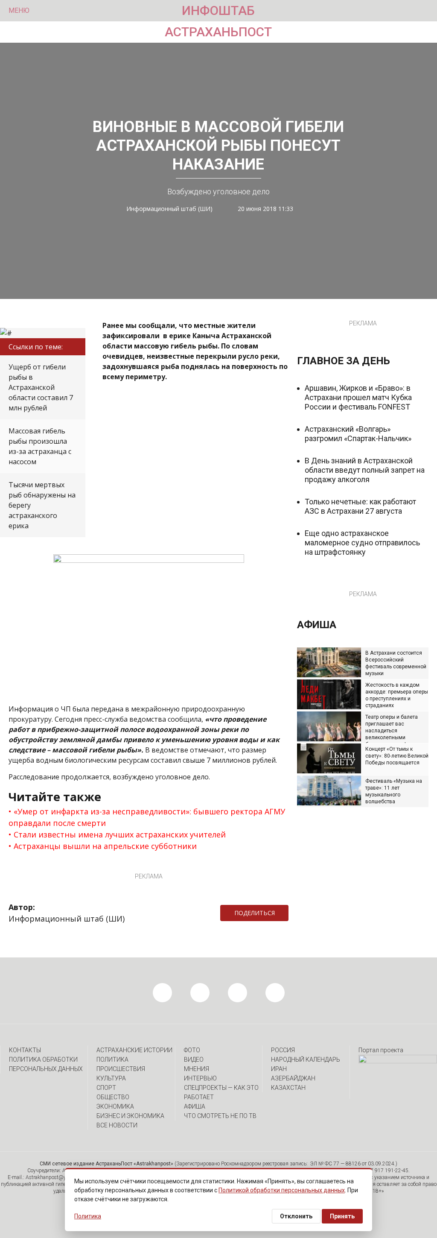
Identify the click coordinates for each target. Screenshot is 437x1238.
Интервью (200, 1078)
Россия (283, 1050)
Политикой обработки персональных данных (281, 1190)
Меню (19, 10)
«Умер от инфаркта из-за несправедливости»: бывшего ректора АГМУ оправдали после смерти (147, 817)
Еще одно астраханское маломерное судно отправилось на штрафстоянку (362, 542)
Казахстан (288, 1087)
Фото (192, 1050)
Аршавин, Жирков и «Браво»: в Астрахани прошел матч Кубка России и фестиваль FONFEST (358, 397)
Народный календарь (305, 1059)
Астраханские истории (134, 1050)
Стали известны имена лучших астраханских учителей (120, 834)
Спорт (106, 1087)
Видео (194, 1059)
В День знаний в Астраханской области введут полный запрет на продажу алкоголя (365, 470)
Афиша (194, 1106)
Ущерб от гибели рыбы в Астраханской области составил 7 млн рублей (41, 387)
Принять (342, 1216)
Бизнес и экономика (130, 1115)
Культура (111, 1078)
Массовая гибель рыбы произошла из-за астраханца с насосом (40, 446)
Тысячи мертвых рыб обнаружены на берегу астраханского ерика (42, 505)
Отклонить (296, 1216)
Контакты (25, 1050)
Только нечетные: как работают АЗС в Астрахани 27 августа (360, 506)
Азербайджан (293, 1078)
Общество (112, 1097)
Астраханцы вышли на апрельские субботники (105, 846)
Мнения (196, 1068)
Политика (112, 1059)
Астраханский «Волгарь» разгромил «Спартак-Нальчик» (358, 433)
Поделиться (254, 913)
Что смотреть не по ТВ (220, 1115)
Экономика (115, 1106)
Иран (279, 1068)
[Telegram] (293, 913)
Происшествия (120, 1068)
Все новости (116, 1125)
